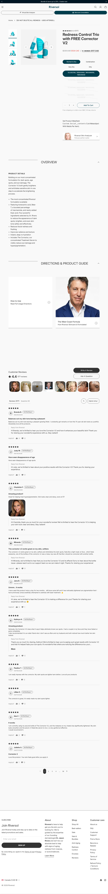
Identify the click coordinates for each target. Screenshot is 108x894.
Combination (90, 62)
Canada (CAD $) (11, 880)
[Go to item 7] (83, 386)
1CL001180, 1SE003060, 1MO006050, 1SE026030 (81, 81)
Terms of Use (29, 852)
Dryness (75, 854)
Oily (90, 67)
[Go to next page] (67, 771)
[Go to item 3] (37, 386)
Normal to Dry (71, 62)
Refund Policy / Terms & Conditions (95, 866)
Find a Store (95, 839)
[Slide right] (51, 47)
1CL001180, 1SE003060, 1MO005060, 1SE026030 (81, 96)
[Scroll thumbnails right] (97, 386)
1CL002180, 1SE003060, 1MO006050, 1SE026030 (81, 74)
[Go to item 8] (94, 386)
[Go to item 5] (60, 386)
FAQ (91, 828)
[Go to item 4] (48, 386)
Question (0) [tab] (25, 401)
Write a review (86, 370)
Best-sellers (76, 828)
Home (10, 20)
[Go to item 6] (71, 386)
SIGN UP (21, 845)
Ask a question (86, 376)
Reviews (75, 858)
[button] (16, 508)
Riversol (11, 885)
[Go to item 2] (26, 386)
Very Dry (71, 67)
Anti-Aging (76, 843)
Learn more (49, 856)
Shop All (75, 824)
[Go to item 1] (14, 386)
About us (93, 824)
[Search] (95, 7)
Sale (73, 832)
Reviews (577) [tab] (14, 401)
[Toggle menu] (2, 7)
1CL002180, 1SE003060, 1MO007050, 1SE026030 (81, 89)
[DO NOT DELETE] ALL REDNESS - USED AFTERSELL (36, 20)
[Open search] (83, 401)
